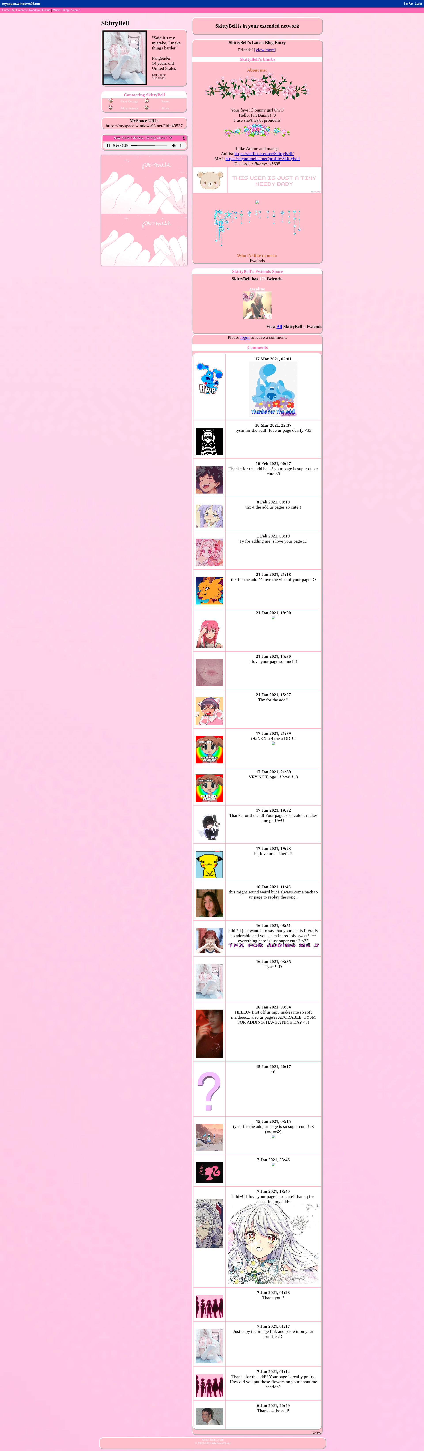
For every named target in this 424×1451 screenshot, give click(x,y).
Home (6, 10)
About (205, 1439)
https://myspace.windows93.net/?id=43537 (144, 125)
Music (57, 10)
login (245, 337)
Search (75, 10)
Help (213, 1439)
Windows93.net (221, 1443)
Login (418, 3)
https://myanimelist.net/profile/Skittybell (262, 158)
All (19, 10)
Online (46, 10)
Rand (34, 10)
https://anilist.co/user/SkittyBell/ (264, 153)
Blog (66, 10)
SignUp (408, 3)
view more (265, 49)
